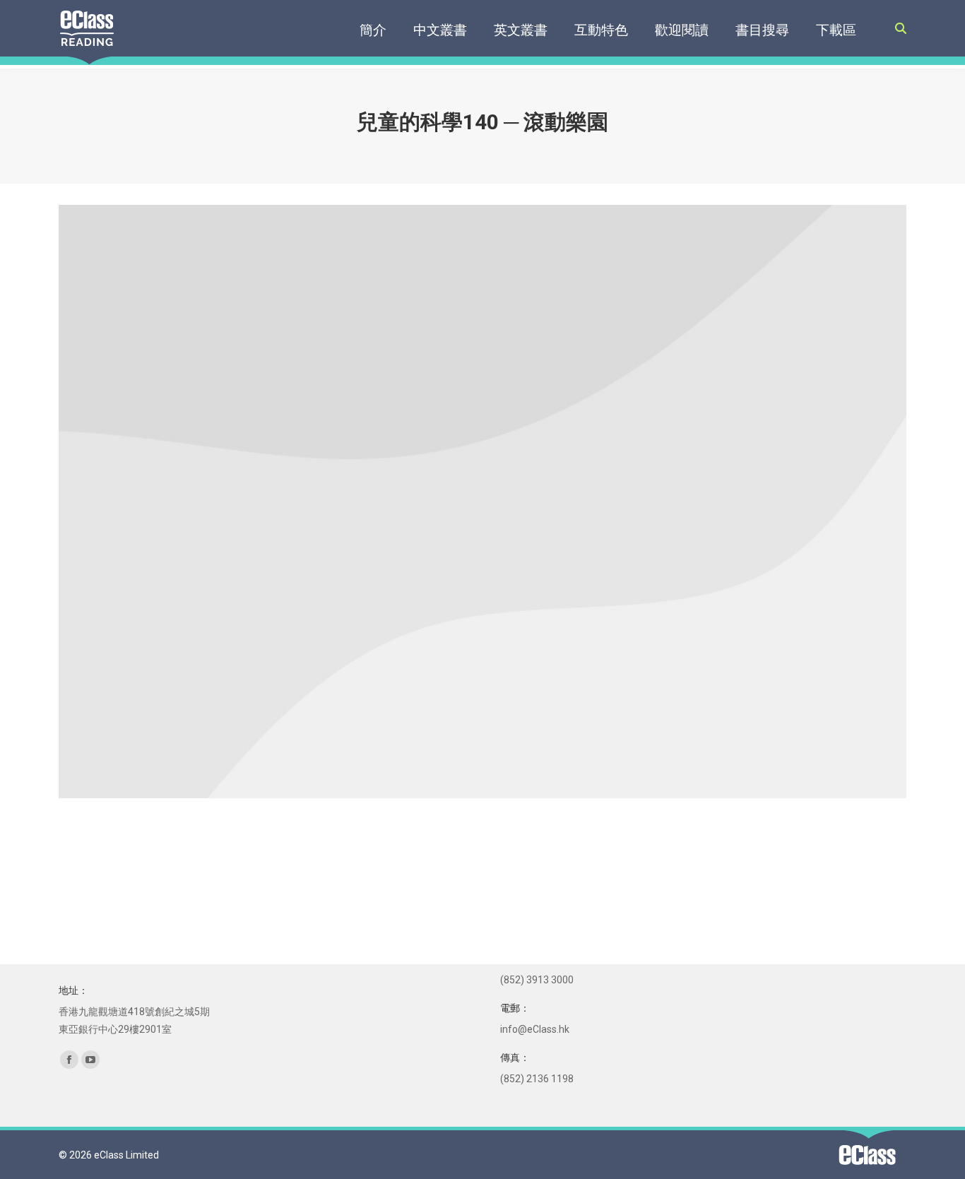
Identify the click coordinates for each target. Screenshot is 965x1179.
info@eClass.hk (534, 1029)
